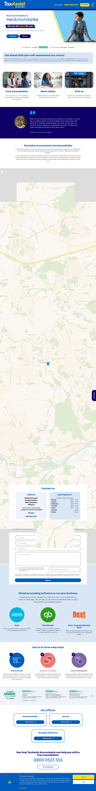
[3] (79, 660)
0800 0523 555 (71, 5)
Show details (23, 788)
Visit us (79, 91)
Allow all (83, 777)
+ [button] (2, 170)
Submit (48, 580)
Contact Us (94, 395)
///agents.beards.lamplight (31, 509)
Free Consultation (17, 91)
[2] (48, 660)
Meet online (48, 91)
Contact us (12, 36)
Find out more (29, 722)
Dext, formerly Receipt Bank (79, 626)
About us (25, 36)
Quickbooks (48, 625)
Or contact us (48, 767)
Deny (83, 782)
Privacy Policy (76, 575)
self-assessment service (81, 59)
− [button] (2, 172)
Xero (17, 625)
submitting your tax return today (51, 59)
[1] (16, 660)
